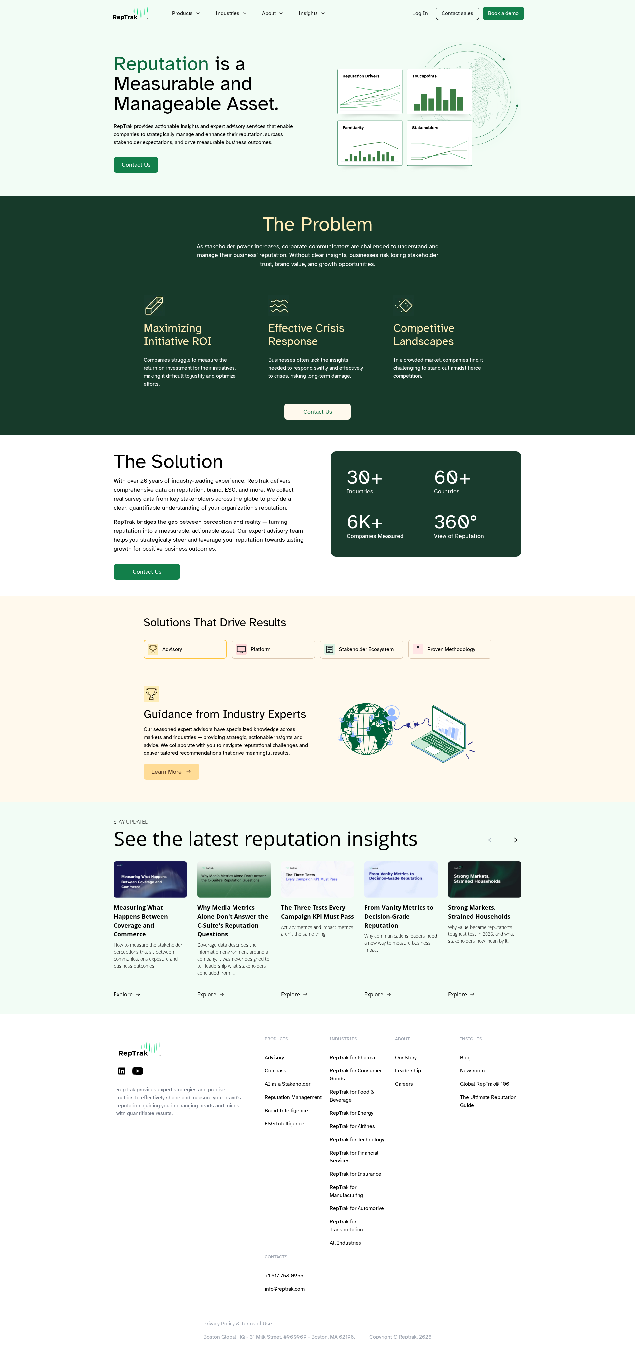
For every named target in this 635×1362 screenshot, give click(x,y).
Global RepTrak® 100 (484, 1084)
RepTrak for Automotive (357, 1208)
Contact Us (317, 411)
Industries (227, 13)
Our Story (406, 1057)
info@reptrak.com (285, 1289)
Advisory (274, 1057)
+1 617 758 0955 (284, 1275)
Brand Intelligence (286, 1110)
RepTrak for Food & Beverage (352, 1096)
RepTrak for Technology (357, 1139)
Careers (404, 1084)
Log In (420, 13)
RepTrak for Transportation (346, 1225)
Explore (123, 994)
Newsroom (472, 1070)
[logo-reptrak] (131, 13)
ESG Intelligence (284, 1123)
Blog (465, 1057)
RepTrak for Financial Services (354, 1157)
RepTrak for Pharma (352, 1057)
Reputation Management (293, 1097)
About (269, 13)
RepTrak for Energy (351, 1113)
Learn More (166, 771)
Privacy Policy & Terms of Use (237, 1323)
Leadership (408, 1070)
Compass (275, 1070)
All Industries (345, 1243)
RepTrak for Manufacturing (346, 1191)
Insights (308, 13)
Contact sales (457, 13)
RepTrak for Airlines (352, 1126)
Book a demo (503, 13)
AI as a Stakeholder (287, 1084)
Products (182, 13)
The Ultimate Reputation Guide (488, 1101)
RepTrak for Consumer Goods (356, 1074)
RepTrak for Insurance (355, 1174)
